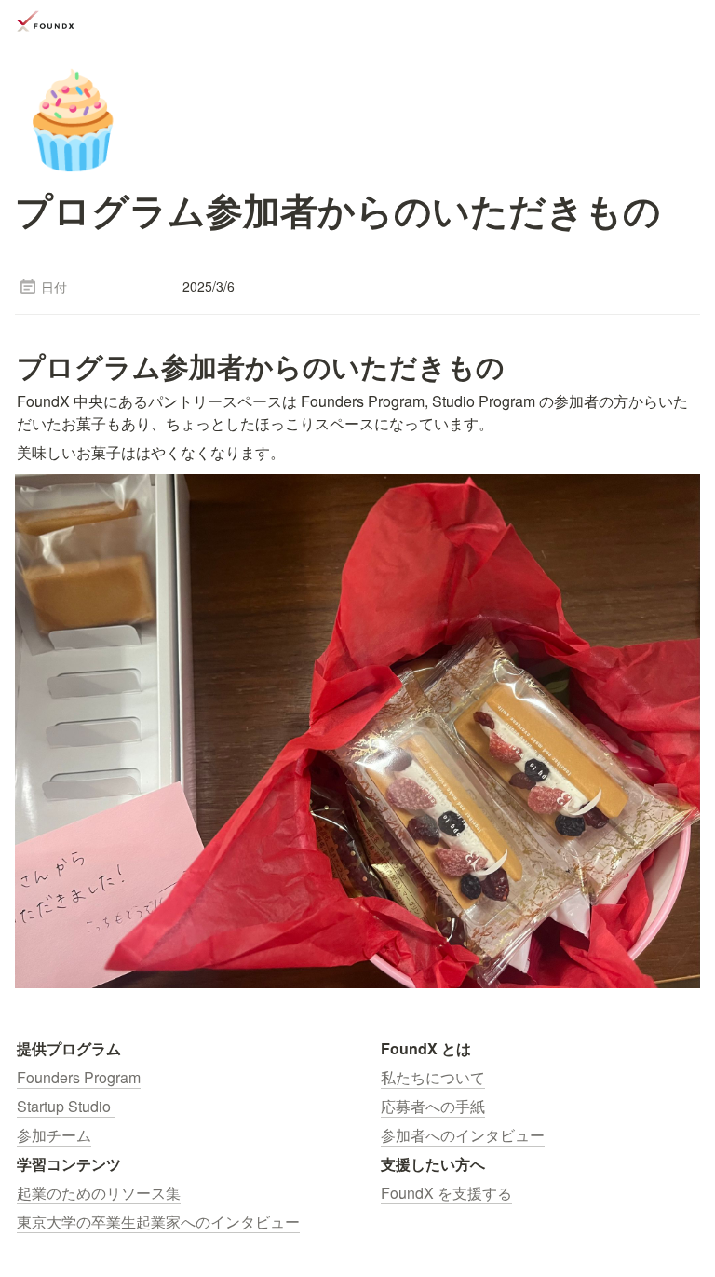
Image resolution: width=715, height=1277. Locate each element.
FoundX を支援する (446, 1192)
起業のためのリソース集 (99, 1192)
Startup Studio (66, 1106)
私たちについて (433, 1077)
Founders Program (79, 1077)
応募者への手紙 (433, 1106)
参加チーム (54, 1135)
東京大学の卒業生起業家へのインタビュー (158, 1221)
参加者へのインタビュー (463, 1135)
